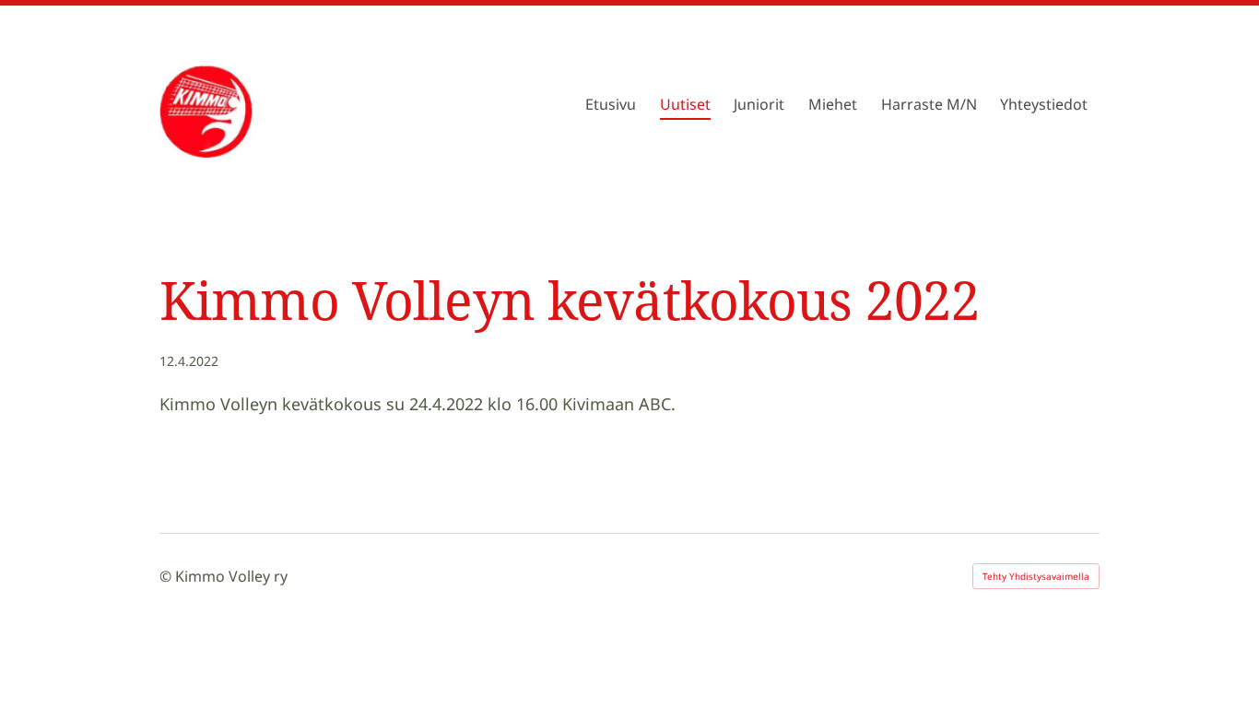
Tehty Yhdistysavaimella (1035, 576)
